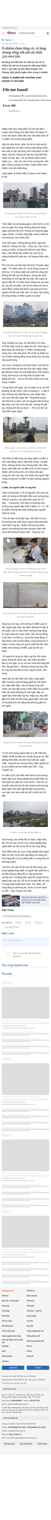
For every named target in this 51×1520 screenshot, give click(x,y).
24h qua (5, 1361)
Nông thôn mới (33, 1336)
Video (29, 1351)
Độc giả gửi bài (26, 1444)
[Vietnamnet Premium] (8, 1292)
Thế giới (30, 1306)
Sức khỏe (6, 1316)
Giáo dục (5, 1306)
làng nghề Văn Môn (12, 927)
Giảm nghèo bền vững (11, 1336)
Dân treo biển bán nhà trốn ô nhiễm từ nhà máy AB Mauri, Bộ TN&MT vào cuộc (34, 900)
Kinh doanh (32, 1296)
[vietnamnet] (11, 34)
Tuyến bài (13, 1368)
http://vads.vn (15, 1434)
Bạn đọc (30, 1326)
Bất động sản (7, 1326)
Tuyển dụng (42, 1444)
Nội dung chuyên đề (35, 1341)
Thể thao (30, 1301)
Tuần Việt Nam (8, 1331)
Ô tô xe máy (7, 1321)
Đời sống (6, 1311)
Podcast (30, 1356)
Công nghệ (31, 1316)
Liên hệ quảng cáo (10, 1418)
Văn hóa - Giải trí (34, 1311)
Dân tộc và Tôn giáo (10, 1301)
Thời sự (8, 40)
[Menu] (3, 33)
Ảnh (3, 1351)
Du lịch (30, 1321)
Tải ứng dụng (9, 1444)
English (5, 1346)
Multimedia (7, 1356)
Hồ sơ (29, 1346)
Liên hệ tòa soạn (9, 1389)
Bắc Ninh (38, 923)
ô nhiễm (18, 923)
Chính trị (31, 1291)
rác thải (28, 923)
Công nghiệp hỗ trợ (35, 1331)
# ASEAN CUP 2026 (27, 33)
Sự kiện (38, 1368)
